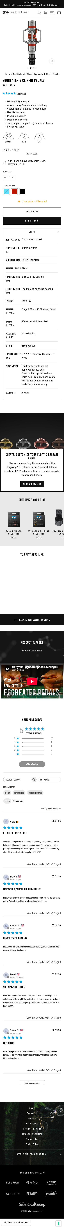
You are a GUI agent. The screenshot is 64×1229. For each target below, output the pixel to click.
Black (23, 191)
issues (7, 801)
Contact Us (32, 1113)
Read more (37, 852)
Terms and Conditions (32, 1134)
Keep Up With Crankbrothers (31, 1154)
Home (8, 74)
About (32, 1108)
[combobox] (51, 808)
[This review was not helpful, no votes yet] (58, 864)
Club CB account (53, 5)
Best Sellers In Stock (22, 74)
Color (9, 185)
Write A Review (32, 764)
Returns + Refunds (32, 1128)
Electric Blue (6, 191)
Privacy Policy (32, 1139)
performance (19, 793)
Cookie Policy (32, 1144)
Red (14, 191)
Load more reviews (32, 1083)
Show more (18, 801)
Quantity (7, 172)
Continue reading (32, 484)
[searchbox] (17, 779)
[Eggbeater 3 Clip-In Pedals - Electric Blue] (10, 596)
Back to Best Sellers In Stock (34, 619)
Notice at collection (16, 1222)
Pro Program (32, 1123)
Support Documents (32, 650)
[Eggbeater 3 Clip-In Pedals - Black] (17, 596)
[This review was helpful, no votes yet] (52, 864)
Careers (32, 1118)
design (7, 793)
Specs (32, 232)
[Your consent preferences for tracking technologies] (59, 1224)
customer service (35, 793)
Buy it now (32, 221)
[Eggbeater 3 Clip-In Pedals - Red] (14, 596)
